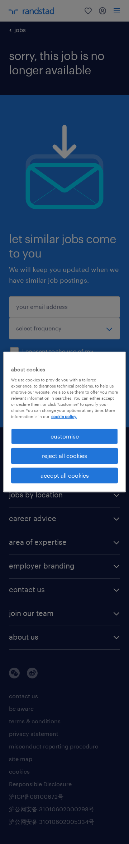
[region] (64, 422)
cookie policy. (64, 416)
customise (65, 436)
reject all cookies (64, 455)
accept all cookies (64, 475)
